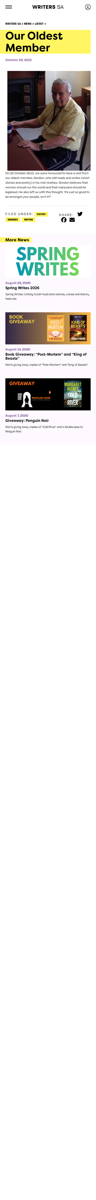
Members (13, 219)
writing (28, 219)
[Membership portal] (88, 7)
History (41, 214)
